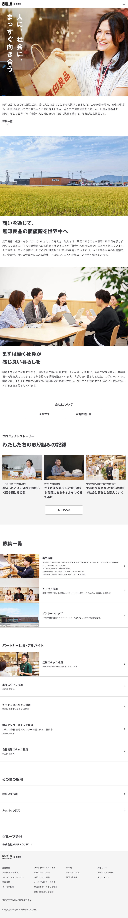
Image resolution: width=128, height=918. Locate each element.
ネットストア (103, 877)
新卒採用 (6, 882)
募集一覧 (7, 121)
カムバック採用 (72, 872)
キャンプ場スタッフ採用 (45, 882)
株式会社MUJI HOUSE (15, 844)
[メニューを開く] (124, 3)
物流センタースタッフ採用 (45, 887)
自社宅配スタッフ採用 (44, 891)
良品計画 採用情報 (10, 872)
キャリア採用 (8, 887)
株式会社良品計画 (105, 872)
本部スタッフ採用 (42, 877)
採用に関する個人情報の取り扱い (17, 900)
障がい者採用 (72, 877)
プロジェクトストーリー (13, 877)
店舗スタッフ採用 (42, 872)
